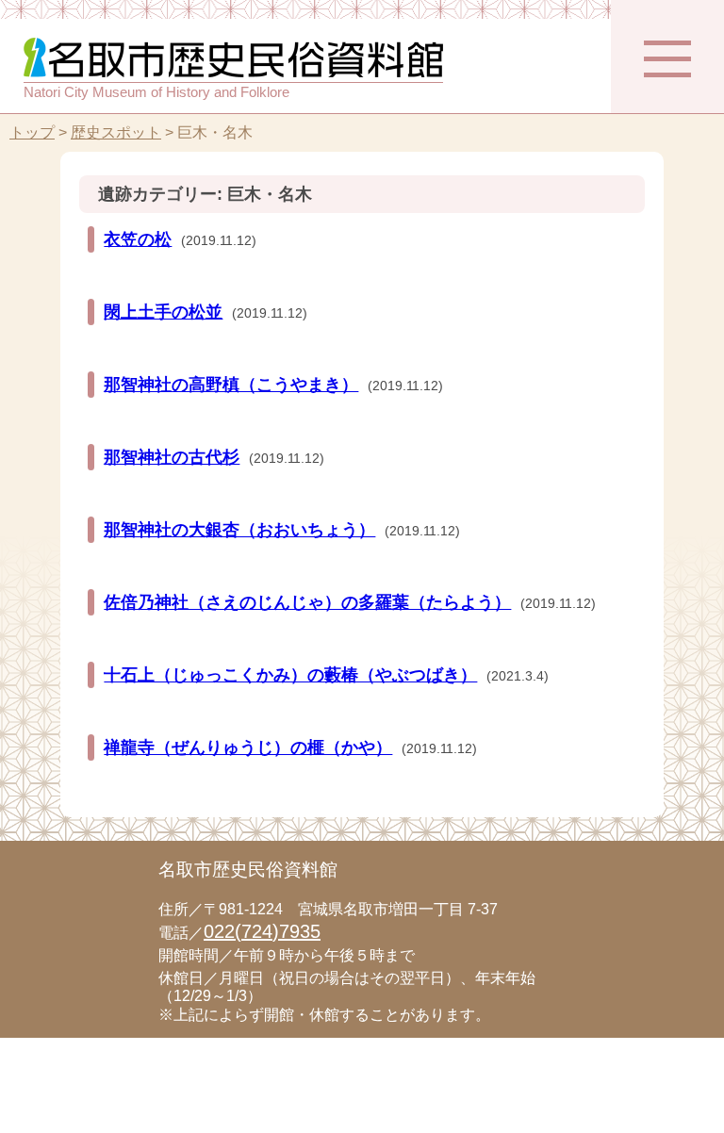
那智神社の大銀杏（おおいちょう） (239, 529)
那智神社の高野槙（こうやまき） (231, 384)
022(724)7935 (262, 931)
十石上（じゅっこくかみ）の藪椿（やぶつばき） (290, 674)
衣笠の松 (138, 239)
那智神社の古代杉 (171, 457)
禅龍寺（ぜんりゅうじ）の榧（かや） (248, 747)
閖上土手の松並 (163, 312)
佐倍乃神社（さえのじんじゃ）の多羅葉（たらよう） (307, 602)
